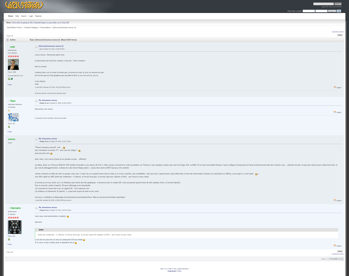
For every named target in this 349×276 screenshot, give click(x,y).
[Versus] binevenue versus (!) (51, 46)
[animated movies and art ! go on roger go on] (11, 79)
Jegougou (15, 208)
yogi (12, 46)
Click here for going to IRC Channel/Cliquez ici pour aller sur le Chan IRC (40, 23)
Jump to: (324, 259)
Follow (10, 84)
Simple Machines (183, 269)
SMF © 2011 (173, 269)
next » (342, 32)
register (299, 11)
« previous (335, 32)
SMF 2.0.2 (163, 269)
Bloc (180, 271)
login (293, 11)
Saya (12, 101)
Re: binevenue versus (48, 100)
